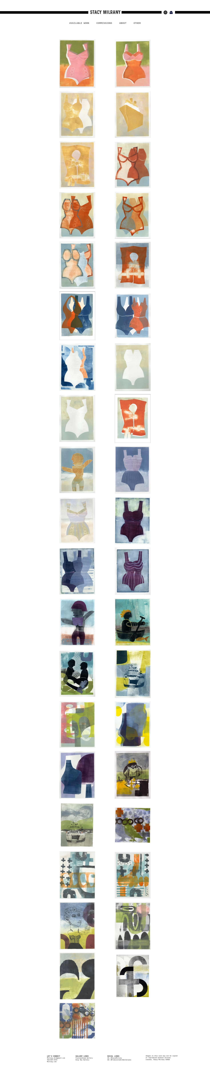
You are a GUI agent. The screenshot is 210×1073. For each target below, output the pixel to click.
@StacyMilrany (116, 1058)
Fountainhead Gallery (84, 1058)
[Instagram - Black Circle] (165, 12)
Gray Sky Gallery (82, 1060)
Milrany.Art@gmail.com (56, 1058)
